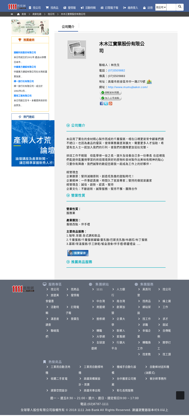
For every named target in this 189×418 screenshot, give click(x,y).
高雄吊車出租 (92, 390)
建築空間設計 (59, 390)
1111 (100, 289)
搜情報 (75, 295)
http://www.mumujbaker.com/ (128, 87)
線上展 (167, 301)
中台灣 (101, 301)
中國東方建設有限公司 (25, 67)
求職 (145, 324)
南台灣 (121, 301)
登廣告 (75, 318)
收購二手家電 (59, 378)
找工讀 (167, 354)
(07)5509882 (116, 70)
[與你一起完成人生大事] (30, 26)
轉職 (99, 330)
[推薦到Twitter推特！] (106, 103)
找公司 (55, 289)
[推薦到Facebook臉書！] (101, 103)
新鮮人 (121, 330)
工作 (165, 307)
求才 (165, 318)
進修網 (101, 318)
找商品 (75, 289)
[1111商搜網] (17, 6)
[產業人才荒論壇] (35, 143)
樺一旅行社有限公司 (24, 81)
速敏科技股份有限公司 (25, 52)
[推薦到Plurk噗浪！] (110, 103)
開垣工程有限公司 (23, 96)
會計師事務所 (158, 378)
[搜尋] (180, 7)
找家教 (146, 354)
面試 (165, 324)
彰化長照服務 (125, 390)
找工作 (146, 318)
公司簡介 (68, 27)
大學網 (101, 336)
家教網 (121, 336)
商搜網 (101, 307)
